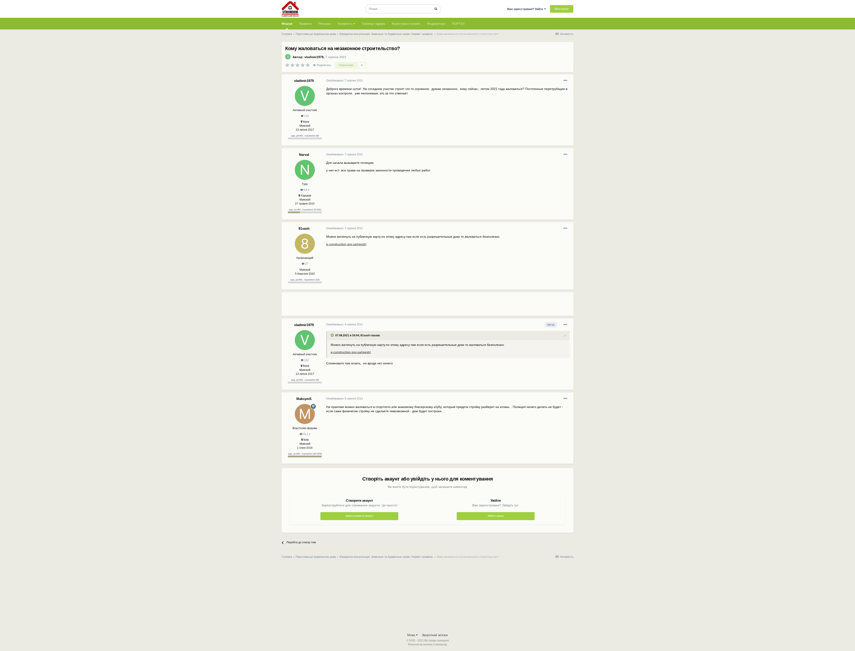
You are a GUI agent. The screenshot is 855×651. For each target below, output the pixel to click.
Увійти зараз (496, 515)
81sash (304, 228)
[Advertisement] (407, 306)
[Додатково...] (565, 80)
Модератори (436, 23)
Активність (345, 23)
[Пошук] (436, 9)
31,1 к (306, 434)
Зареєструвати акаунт (359, 515)
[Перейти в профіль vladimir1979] (288, 56)
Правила (305, 23)
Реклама (324, 23)
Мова (411, 635)
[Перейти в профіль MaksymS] (305, 414)
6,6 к (306, 189)
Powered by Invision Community (427, 644)
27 (306, 263)
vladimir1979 (314, 57)
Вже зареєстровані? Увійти (525, 9)
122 (306, 116)
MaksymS (303, 399)
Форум (287, 23)
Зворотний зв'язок (435, 635)
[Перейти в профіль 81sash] (305, 244)
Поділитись (323, 65)
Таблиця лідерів (373, 23)
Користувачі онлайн (406, 23)
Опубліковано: (344, 80)
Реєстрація (562, 8)
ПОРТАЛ (458, 23)
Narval (304, 154)
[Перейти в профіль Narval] (305, 170)
